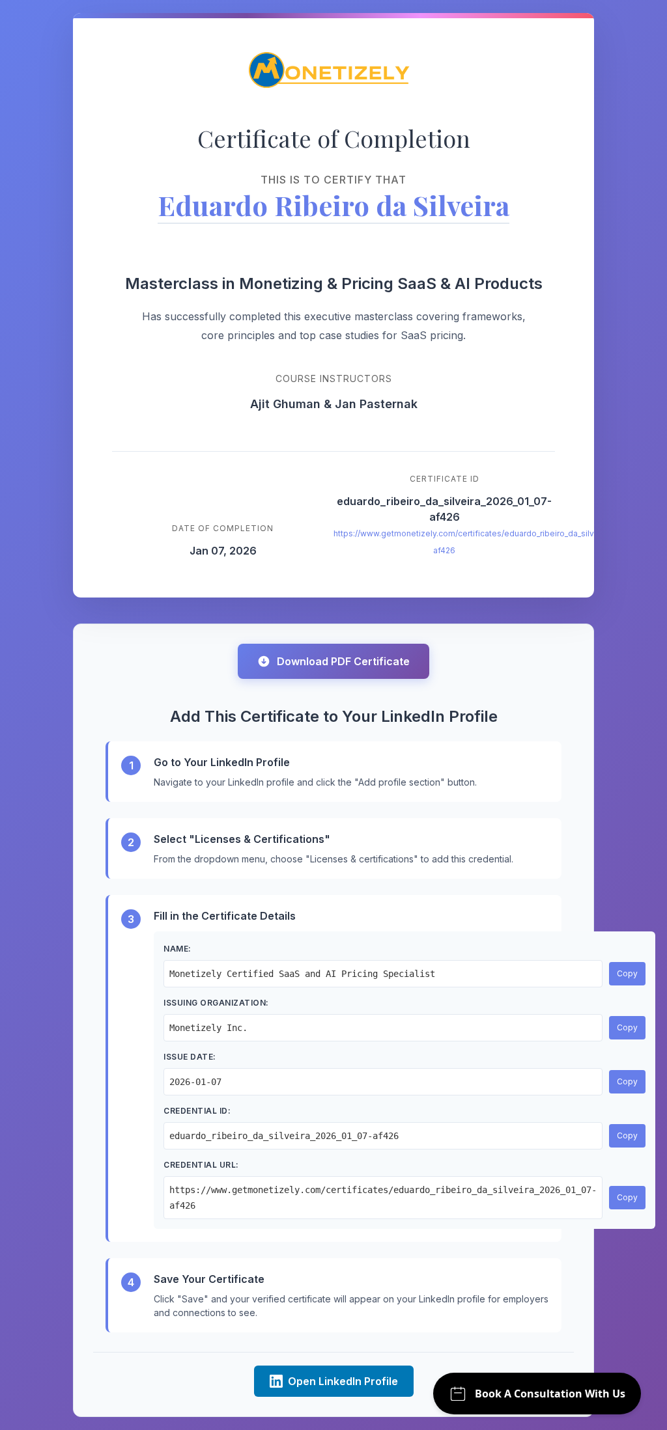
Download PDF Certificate (343, 661)
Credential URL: (201, 1165)
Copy (627, 973)
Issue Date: (189, 1057)
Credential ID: (197, 1111)
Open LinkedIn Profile (343, 1381)
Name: (177, 949)
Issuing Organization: (216, 1003)
